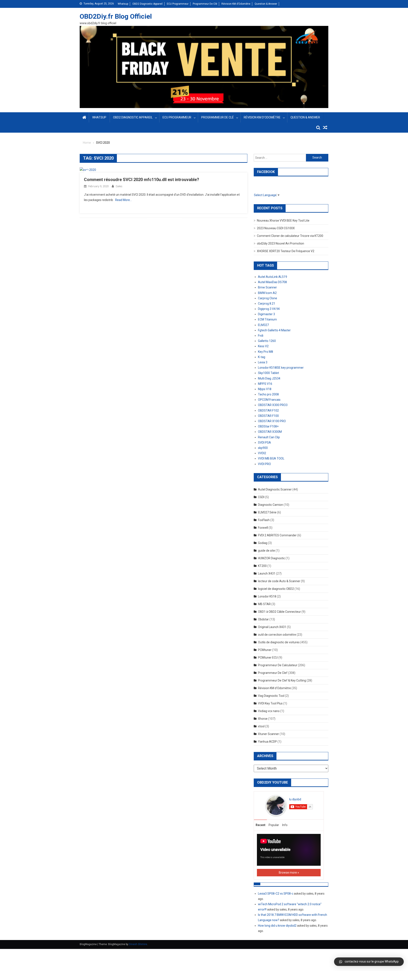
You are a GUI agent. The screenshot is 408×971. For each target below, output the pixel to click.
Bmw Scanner (267, 287)
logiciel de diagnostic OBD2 (276, 588)
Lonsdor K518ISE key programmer (281, 367)
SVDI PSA (264, 442)
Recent (260, 825)
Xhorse (263, 718)
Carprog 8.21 (266, 303)
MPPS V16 (265, 383)
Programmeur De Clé (205, 3)
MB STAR (264, 604)
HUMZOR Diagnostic (271, 558)
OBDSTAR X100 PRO (272, 421)
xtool (261, 726)
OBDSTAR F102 (268, 410)
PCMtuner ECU (268, 657)
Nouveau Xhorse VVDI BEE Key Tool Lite (283, 220)
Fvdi (260, 335)
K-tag (261, 357)
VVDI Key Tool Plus (270, 703)
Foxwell (263, 527)
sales (119, 186)
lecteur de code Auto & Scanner (279, 581)
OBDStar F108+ (268, 426)
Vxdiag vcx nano (269, 711)
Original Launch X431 (272, 627)
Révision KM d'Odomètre (274, 688)
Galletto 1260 (267, 341)
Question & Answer (266, 3)
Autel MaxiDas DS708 (272, 282)
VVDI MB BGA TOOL (271, 458)
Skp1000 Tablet (268, 373)
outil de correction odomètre (277, 634)
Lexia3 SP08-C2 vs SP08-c (275, 893)
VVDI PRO (264, 464)
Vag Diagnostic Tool (271, 695)
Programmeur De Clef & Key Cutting (282, 680)
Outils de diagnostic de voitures (279, 642)
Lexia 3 (262, 362)
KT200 (262, 566)
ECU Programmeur (177, 3)
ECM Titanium (267, 319)
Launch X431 (266, 573)
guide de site (266, 550)
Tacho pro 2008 (268, 394)
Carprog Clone (267, 298)
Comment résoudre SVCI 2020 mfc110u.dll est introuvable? (141, 179)
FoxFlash (264, 520)
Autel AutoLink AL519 (272, 276)
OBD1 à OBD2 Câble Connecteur (279, 611)
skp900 (263, 448)
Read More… (123, 200)
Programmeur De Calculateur (277, 665)
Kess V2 (263, 346)
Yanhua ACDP (267, 741)
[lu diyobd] (276, 805)
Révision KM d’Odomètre (235, 3)
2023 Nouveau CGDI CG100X (276, 228)
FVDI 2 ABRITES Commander (277, 535)
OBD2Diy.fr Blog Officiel (116, 16)
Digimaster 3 (266, 314)
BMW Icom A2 (267, 293)
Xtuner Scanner (268, 734)
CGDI (261, 497)
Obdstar (263, 619)
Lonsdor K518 (267, 596)
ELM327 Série (267, 512)
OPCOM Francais (269, 399)
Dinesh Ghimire (138, 944)
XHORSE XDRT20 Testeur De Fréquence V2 (285, 251)
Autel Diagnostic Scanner (275, 489)
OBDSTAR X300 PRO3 (273, 405)
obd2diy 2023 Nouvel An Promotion (280, 243)
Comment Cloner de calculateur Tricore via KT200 (290, 235)
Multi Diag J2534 (269, 378)
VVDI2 (262, 453)
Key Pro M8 (265, 351)
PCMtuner (265, 650)
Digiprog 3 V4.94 (269, 309)
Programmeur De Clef (273, 673)
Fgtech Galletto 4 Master (274, 330)
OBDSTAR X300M (270, 431)
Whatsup (123, 3)
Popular (274, 825)
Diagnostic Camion (270, 504)
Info (285, 825)
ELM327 (263, 325)
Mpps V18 (264, 389)
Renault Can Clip (269, 437)
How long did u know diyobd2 (277, 925)
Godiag (262, 543)
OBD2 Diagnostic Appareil (147, 3)
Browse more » (289, 872)
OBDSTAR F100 (268, 415)
